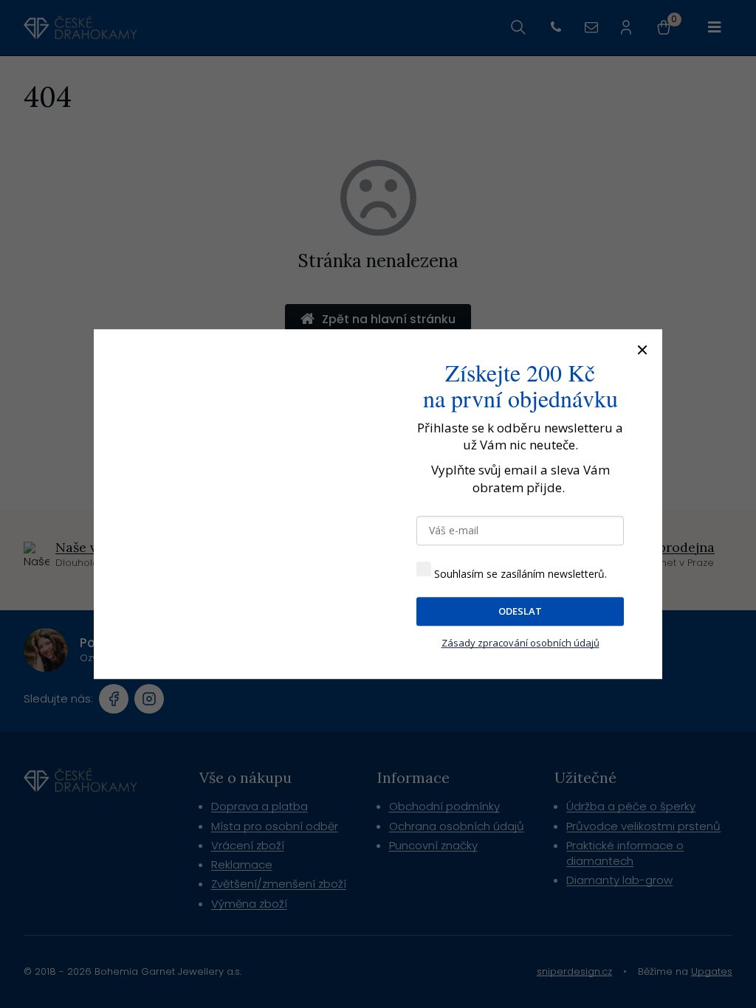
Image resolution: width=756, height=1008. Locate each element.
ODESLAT (520, 611)
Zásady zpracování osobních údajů (520, 642)
